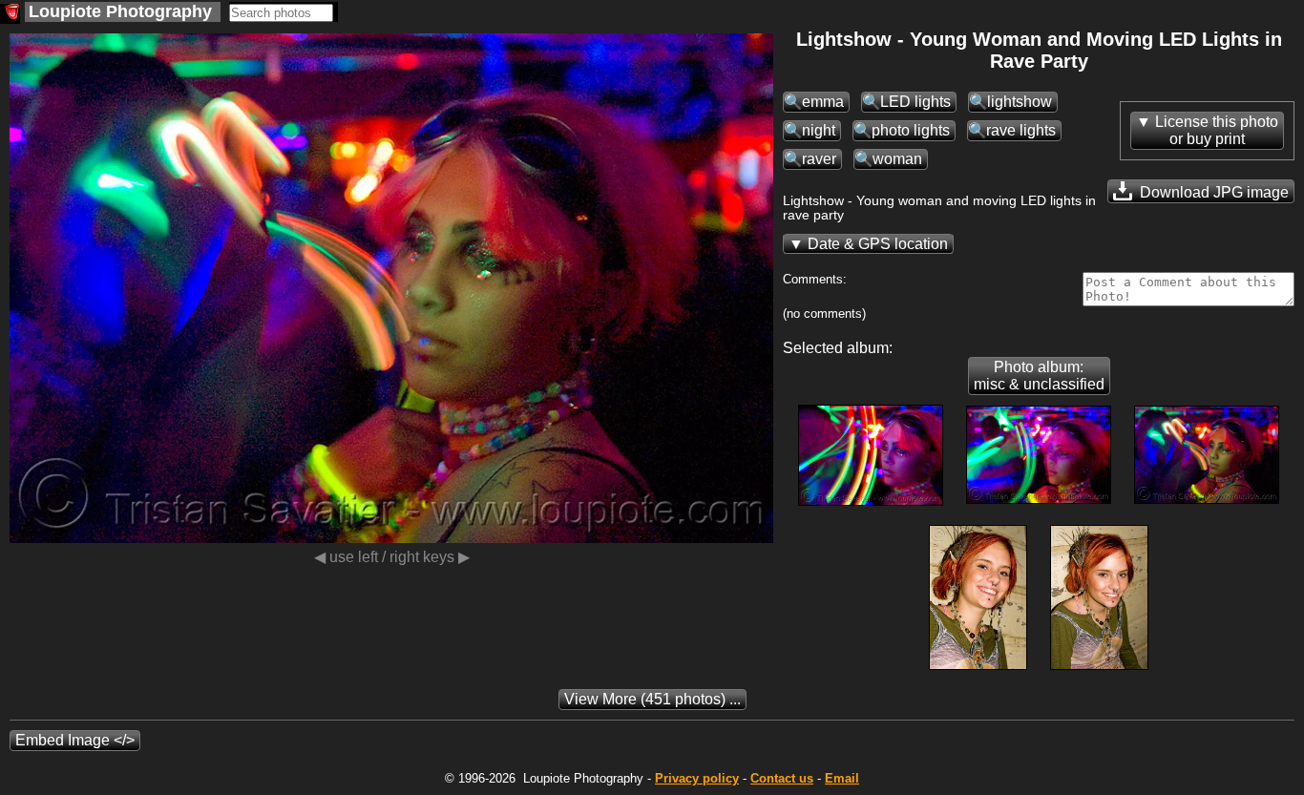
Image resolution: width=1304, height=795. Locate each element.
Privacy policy (697, 778)
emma (823, 102)
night (818, 130)
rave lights (1021, 130)
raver (819, 159)
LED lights (915, 102)
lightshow (1019, 102)
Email (842, 778)
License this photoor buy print (1216, 130)
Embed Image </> (75, 740)
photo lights (911, 130)
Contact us (781, 778)
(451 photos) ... (652, 699)
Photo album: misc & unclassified (1039, 375)
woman (897, 159)
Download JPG (1212, 192)
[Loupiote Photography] (10, 14)
